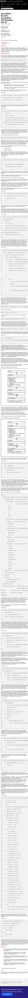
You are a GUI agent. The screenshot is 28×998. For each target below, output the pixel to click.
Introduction (4, 42)
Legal (6, 983)
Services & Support (10, 3)
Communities (24, 3)
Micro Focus (20, 1)
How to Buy (8, 6)
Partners (18, 3)
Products (3, 3)
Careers (2, 983)
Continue (7, 994)
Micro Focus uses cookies (8, 989)
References (4, 43)
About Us (3, 6)
